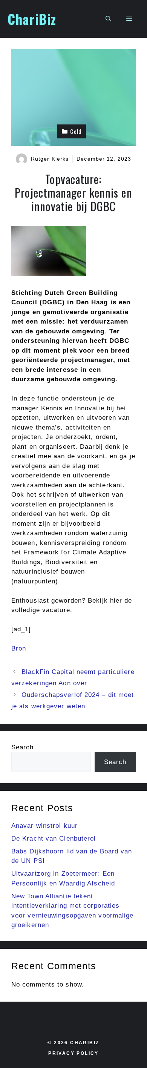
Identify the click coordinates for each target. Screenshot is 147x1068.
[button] (108, 19)
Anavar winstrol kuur (44, 825)
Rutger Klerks (50, 159)
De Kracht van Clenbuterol (53, 838)
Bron (18, 648)
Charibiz (84, 1042)
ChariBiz (32, 19)
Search (22, 747)
